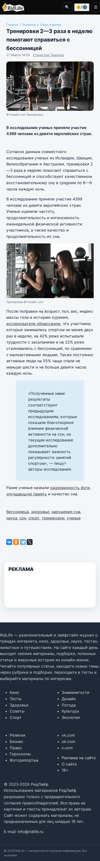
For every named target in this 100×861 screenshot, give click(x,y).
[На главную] (12, 7)
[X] (30, 542)
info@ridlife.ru (30, 831)
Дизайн (69, 698)
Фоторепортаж (24, 760)
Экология (71, 717)
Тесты (15, 698)
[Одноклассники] (16, 542)
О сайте (69, 764)
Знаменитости (75, 692)
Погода (69, 705)
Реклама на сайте (79, 757)
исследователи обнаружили (33, 323)
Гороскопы (20, 753)
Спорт (16, 717)
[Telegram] (23, 542)
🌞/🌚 (81, 7)
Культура (70, 711)
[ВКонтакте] (9, 542)
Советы (17, 711)
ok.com (68, 741)
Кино (14, 692)
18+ (65, 770)
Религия (17, 735)
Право (16, 747)
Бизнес (16, 741)
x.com (67, 747)
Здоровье (19, 705)
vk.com (68, 735)
